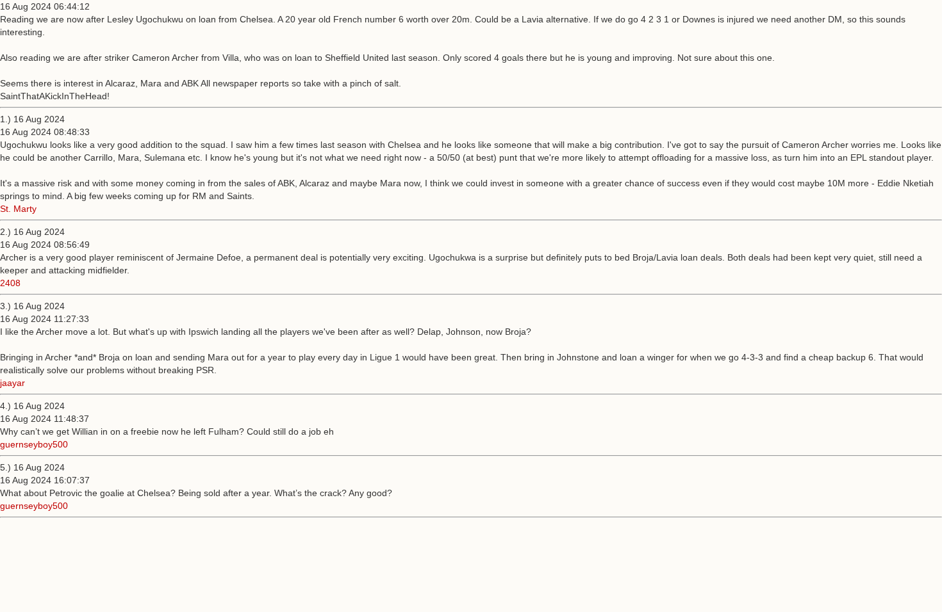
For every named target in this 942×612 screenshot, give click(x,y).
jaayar (12, 383)
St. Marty (18, 209)
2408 (10, 283)
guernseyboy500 (34, 444)
